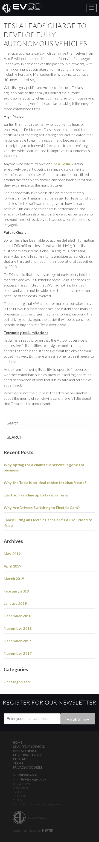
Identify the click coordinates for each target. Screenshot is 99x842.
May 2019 (12, 553)
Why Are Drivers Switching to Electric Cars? (42, 507)
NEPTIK (47, 830)
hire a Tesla (60, 164)
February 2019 (16, 591)
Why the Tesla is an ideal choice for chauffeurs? (45, 482)
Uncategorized (17, 682)
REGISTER (78, 719)
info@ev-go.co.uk (33, 779)
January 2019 (15, 603)
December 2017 (17, 641)
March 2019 (14, 578)
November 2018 (18, 628)
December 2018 (17, 616)
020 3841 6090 (27, 775)
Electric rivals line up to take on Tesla (36, 495)
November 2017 (18, 653)
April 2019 (12, 566)
